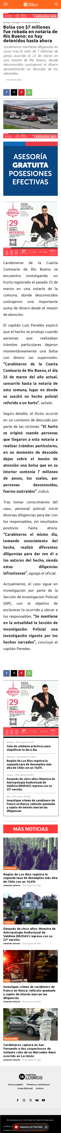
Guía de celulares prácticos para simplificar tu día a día (29, 747)
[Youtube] (43, 1100)
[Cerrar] (46, 1127)
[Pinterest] (21, 92)
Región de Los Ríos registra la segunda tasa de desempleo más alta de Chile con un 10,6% (29, 764)
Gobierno (11, 757)
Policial (6, 22)
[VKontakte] (37, 1100)
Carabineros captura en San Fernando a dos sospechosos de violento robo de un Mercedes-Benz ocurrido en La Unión (29, 1050)
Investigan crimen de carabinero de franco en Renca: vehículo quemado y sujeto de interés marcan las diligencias (31, 805)
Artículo (10, 742)
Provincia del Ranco (31, 22)
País (8, 796)
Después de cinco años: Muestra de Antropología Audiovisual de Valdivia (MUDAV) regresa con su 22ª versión (31, 784)
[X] (14, 92)
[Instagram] (24, 1100)
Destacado (11, 1038)
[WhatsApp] (29, 92)
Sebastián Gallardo (11, 885)
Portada (16, 22)
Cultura (10, 775)
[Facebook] (6, 92)
